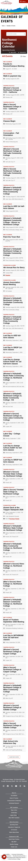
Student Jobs (14, 847)
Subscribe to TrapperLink (14, 827)
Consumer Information (17, 854)
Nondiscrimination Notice (19, 856)
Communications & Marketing (14, 800)
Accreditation (14, 795)
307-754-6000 (23, 781)
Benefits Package (14, 844)
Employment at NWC (14, 836)
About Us (14, 793)
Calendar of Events (11, 25)
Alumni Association (14, 822)
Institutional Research (14, 803)
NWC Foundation (14, 807)
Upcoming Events (14, 824)
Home (3, 25)
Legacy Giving (13, 815)
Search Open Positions (14, 839)
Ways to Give (14, 810)
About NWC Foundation (14, 817)
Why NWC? (14, 841)
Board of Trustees (14, 798)
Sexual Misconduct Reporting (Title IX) (16, 857)
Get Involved (14, 829)
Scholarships (14, 812)
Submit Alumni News (14, 832)
